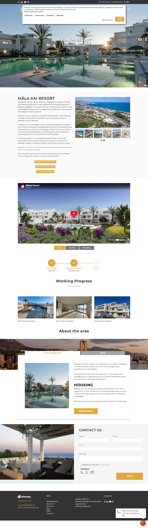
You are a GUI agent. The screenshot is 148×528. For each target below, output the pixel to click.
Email (81, 445)
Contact (127, 9)
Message (82, 454)
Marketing (60, 15)
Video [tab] (60, 248)
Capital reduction (82, 499)
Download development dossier (45, 161)
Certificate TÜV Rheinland (45, 171)
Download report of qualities (45, 166)
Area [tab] (103, 353)
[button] (101, 140)
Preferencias (40, 15)
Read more (86, 411)
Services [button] (50, 506)
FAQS (48, 511)
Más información (107, 20)
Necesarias (29, 15)
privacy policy (104, 465)
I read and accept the (96, 465)
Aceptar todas (119, 19)
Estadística (50, 15)
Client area (105, 2)
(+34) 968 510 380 (24, 501)
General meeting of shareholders (88, 501)
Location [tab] (72, 248)
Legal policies (80, 504)
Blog (48, 509)
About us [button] (50, 504)
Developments (52, 501)
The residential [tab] (52, 353)
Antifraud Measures (83, 506)
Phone (115, 436)
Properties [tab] (87, 248)
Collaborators (117, 2)
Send (129, 476)
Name (81, 436)
